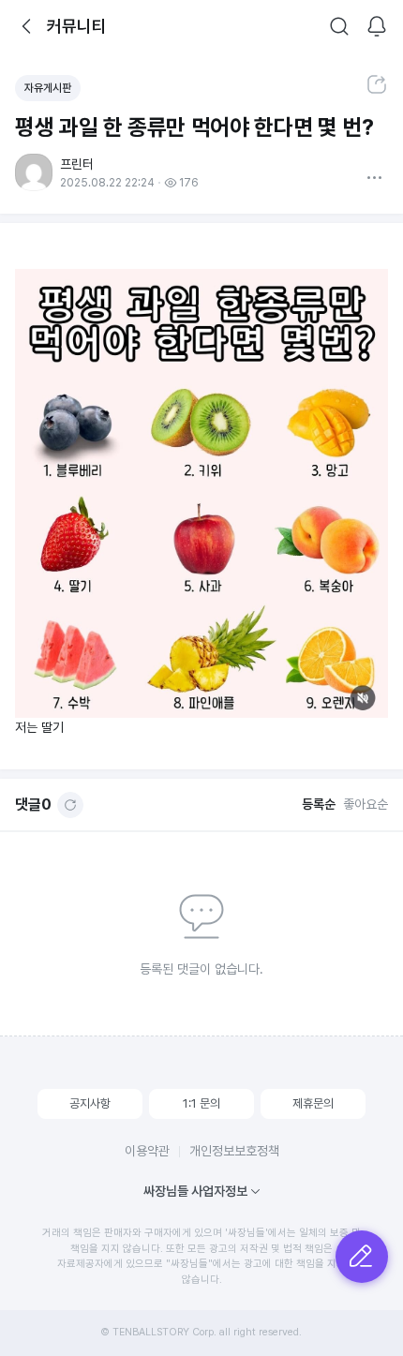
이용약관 (147, 1150)
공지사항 (90, 1103)
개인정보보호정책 (234, 1150)
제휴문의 (313, 1103)
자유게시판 (47, 88)
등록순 (319, 804)
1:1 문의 (201, 1103)
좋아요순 (365, 804)
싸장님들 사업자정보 (195, 1191)
